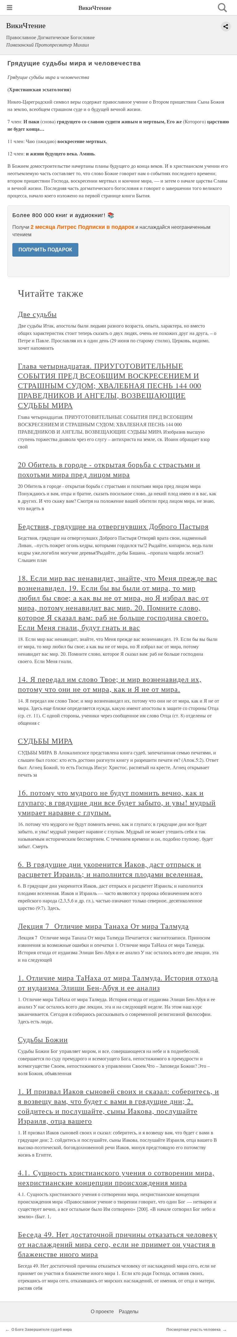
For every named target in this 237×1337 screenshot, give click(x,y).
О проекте (102, 1311)
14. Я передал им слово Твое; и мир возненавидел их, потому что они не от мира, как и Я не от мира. (110, 684)
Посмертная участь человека (193, 1329)
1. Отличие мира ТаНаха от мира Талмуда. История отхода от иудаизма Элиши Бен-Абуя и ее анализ (118, 982)
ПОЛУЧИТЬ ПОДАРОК (45, 249)
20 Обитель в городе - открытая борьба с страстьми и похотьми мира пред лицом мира (109, 469)
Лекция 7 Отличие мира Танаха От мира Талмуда (103, 926)
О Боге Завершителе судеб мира (41, 1329)
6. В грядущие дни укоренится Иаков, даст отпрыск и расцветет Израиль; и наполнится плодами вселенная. (110, 869)
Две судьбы (37, 314)
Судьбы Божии (43, 1039)
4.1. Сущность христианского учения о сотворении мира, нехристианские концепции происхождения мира (116, 1177)
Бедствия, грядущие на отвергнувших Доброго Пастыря (113, 526)
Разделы (129, 1311)
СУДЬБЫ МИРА (45, 741)
